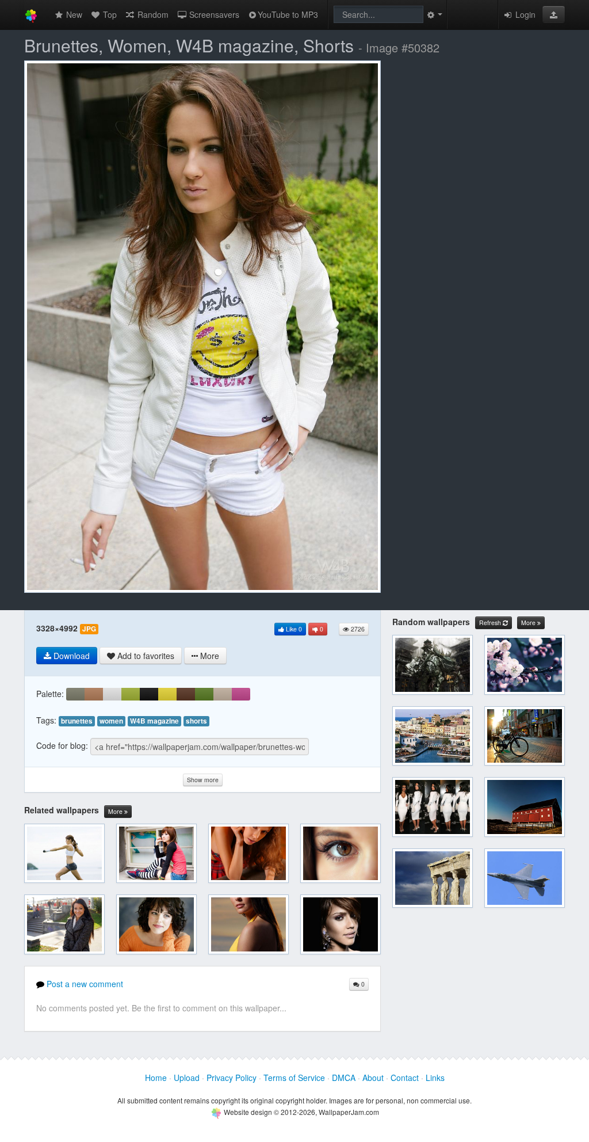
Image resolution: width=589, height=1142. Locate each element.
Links (435, 1077)
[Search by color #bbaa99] (222, 694)
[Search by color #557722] (204, 694)
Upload (187, 1077)
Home (156, 1077)
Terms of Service (294, 1077)
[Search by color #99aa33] (130, 694)
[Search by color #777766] (75, 694)
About (373, 1077)
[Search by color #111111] (149, 694)
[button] (553, 14)
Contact (405, 1077)
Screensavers (213, 14)
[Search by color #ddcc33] (167, 694)
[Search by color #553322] (186, 694)
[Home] (31, 14)
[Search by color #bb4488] (241, 694)
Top (109, 14)
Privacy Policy (231, 1077)
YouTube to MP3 (288, 14)
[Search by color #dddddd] (112, 694)
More (116, 811)
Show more (203, 779)
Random (152, 14)
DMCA (343, 1077)
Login (524, 14)
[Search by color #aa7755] (94, 694)
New (73, 14)
